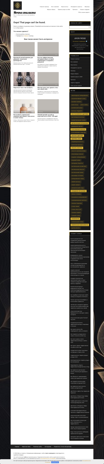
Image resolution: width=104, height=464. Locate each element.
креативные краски (77, 154)
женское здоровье (77, 135)
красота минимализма (79, 151)
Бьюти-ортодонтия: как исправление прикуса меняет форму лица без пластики (78, 240)
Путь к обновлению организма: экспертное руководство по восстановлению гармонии (79, 265)
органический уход (77, 188)
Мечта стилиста (25, 12)
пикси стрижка (76, 194)
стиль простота (76, 209)
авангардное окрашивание (80, 95)
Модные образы (51, 9)
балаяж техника (76, 101)
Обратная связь (26, 446)
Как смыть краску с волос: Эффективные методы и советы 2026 (79, 340)
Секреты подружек (84, 9)
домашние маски (77, 126)
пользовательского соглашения (48, 458)
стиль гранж (75, 206)
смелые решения (77, 203)
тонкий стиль (76, 215)
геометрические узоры (79, 120)
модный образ (76, 160)
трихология (75, 218)
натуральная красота (78, 169)
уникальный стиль (77, 221)
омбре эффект (76, 185)
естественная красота (78, 129)
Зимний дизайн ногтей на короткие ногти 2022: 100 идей (47, 115)
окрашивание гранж (78, 178)
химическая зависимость (80, 225)
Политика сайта (37, 446)
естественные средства (79, 132)
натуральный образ (77, 172)
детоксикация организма (80, 123)
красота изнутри (77, 148)
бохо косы (75, 104)
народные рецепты (77, 163)
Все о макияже (55, 6)
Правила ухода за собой (64, 9)
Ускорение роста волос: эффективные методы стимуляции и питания (80, 324)
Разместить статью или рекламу (62, 446)
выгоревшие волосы (78, 117)
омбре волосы (76, 181)
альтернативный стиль (79, 98)
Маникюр (87, 6)
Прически (75, 9)
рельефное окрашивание (79, 197)
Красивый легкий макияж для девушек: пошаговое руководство (23, 59)
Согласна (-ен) (55, 462)
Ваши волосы (64, 6)
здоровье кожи (76, 138)
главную (26, 36)
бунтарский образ (77, 108)
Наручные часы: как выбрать (23, 87)
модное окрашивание (78, 157)
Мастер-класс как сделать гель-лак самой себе (47, 88)
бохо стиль (84, 104)
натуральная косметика (79, 166)
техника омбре (76, 212)
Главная (17, 446)
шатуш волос (76, 228)
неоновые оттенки (77, 175)
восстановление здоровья (80, 114)
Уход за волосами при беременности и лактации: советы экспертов (79, 312)
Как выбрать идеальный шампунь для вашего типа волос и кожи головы (24, 116)
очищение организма (79, 191)
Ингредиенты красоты (76, 6)
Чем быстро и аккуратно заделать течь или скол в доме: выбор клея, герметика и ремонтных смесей (80, 306)
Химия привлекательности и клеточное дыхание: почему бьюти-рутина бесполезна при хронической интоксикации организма (80, 249)
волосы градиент (77, 111)
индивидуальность (77, 141)
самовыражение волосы (79, 200)
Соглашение (48, 446)
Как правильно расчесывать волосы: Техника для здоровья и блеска (79, 371)
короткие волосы (77, 144)
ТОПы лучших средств (83, 12)
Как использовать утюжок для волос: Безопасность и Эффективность (78, 422)
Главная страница (44, 6)
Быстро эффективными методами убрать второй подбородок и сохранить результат (45, 60)
